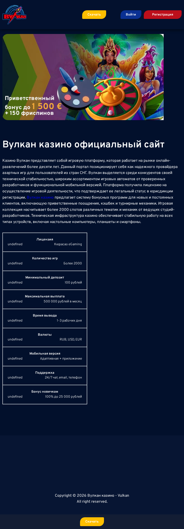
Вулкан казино (40, 197)
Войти (131, 15)
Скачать (94, 15)
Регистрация (162, 15)
